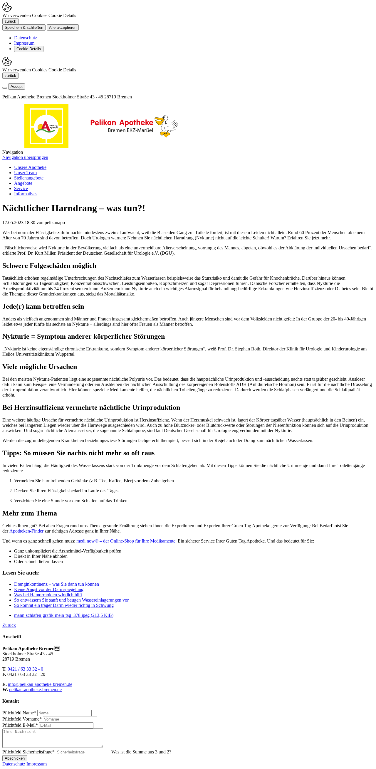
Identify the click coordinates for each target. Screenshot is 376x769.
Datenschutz (25, 37)
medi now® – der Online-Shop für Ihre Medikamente (125, 540)
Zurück (9, 625)
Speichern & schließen (24, 27)
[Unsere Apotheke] (134, 146)
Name (19, 712)
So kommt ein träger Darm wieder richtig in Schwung (64, 605)
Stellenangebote (28, 177)
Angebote (23, 183)
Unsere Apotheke (30, 167)
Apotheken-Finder (26, 530)
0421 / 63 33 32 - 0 (25, 668)
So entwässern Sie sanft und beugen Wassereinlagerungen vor (71, 599)
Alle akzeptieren (62, 27)
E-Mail (20, 725)
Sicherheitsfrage (28, 751)
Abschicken (15, 758)
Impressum (24, 43)
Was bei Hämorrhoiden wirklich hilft (48, 594)
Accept (17, 86)
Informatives (25, 193)
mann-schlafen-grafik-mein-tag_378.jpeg (63, 615)
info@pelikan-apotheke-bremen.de (40, 684)
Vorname (22, 718)
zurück (10, 21)
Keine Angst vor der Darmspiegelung (48, 589)
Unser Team (25, 172)
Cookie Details (28, 49)
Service (21, 188)
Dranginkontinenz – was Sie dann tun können (56, 584)
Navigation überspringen (25, 157)
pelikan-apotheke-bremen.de (35, 689)
